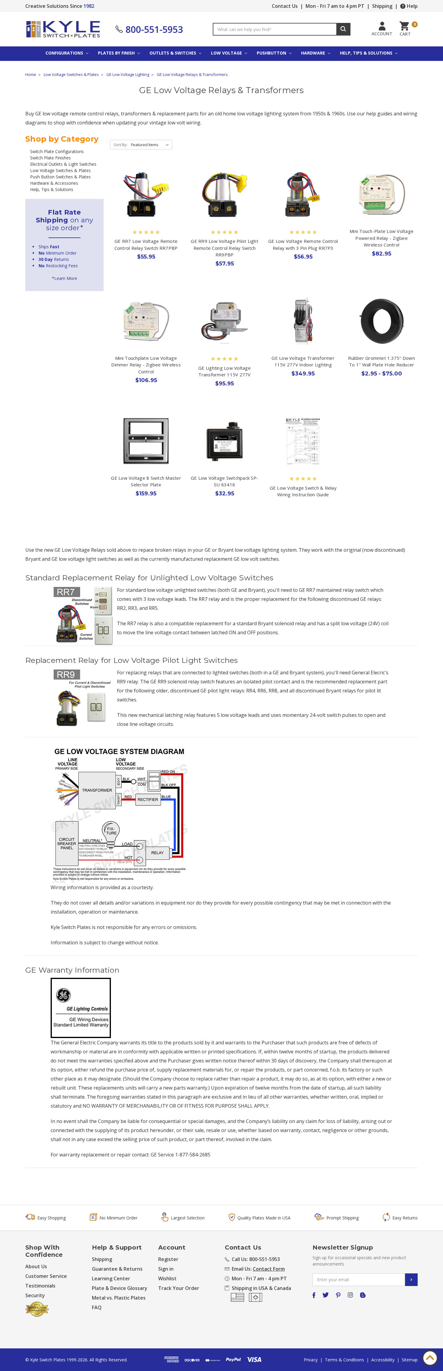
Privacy (311, 1360)
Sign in (166, 1269)
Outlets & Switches (173, 53)
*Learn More (64, 278)
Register (168, 1259)
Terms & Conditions (344, 1360)
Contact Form (269, 1269)
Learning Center (111, 1278)
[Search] (343, 29)
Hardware (313, 53)
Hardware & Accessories (54, 183)
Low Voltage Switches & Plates (60, 170)
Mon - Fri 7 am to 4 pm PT (335, 6)
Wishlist (167, 1278)
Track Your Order (178, 1288)
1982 (88, 6)
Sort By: (120, 144)
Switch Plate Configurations (57, 151)
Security (35, 1295)
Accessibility (382, 1360)
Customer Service (46, 1276)
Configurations (65, 53)
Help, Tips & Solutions (367, 53)
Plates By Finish (117, 53)
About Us (36, 1266)
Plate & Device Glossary (119, 1288)
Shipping (382, 6)
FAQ (97, 1307)
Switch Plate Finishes (50, 158)
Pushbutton (272, 53)
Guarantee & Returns (117, 1269)
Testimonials (40, 1285)
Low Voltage (227, 53)
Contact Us (285, 6)
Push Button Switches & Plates (60, 177)
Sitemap (410, 1360)
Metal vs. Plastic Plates (119, 1297)
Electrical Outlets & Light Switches (63, 164)
